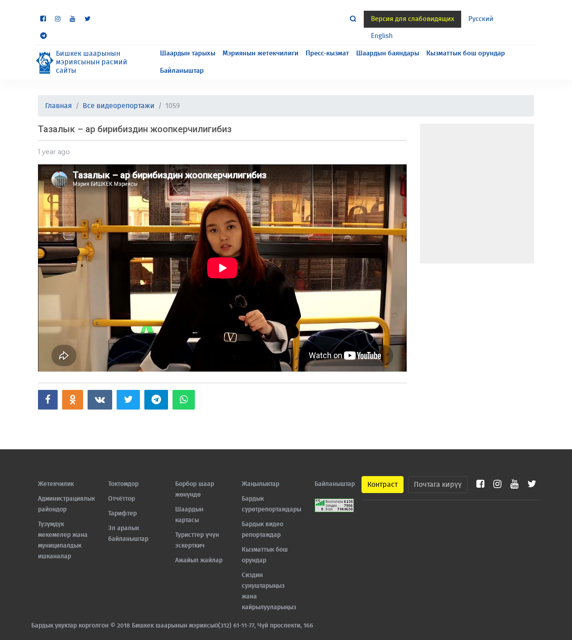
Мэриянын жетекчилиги (261, 53)
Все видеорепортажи (119, 105)
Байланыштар (182, 70)
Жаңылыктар (260, 484)
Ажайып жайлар (199, 560)
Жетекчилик (56, 484)
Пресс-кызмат (327, 53)
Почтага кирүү (438, 484)
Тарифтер (122, 513)
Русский (480, 19)
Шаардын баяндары (387, 53)
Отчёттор (121, 499)
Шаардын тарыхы (187, 53)
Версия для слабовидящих (412, 19)
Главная (58, 105)
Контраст (382, 484)
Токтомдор (123, 484)
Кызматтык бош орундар (465, 53)
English (382, 36)
